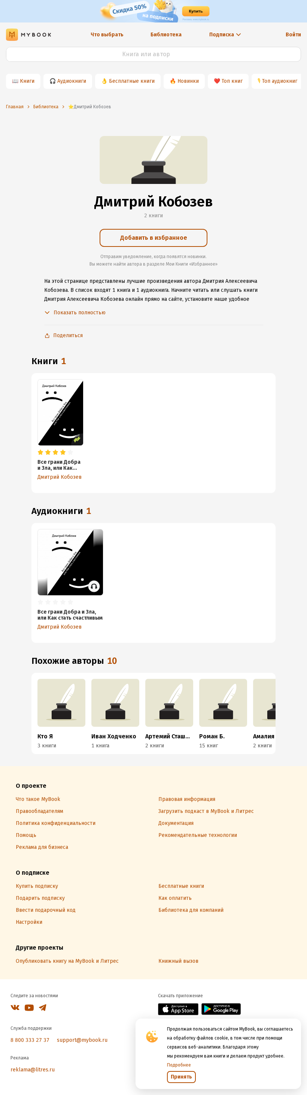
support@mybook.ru (82, 1040)
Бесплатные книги (132, 81)
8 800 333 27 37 (29, 1040)
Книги (27, 81)
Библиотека (166, 34)
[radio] (40, 452)
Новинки (188, 81)
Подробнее (179, 1065)
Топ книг (232, 81)
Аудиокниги (71, 81)
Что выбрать (107, 34)
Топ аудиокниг (279, 81)
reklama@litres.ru (32, 1070)
